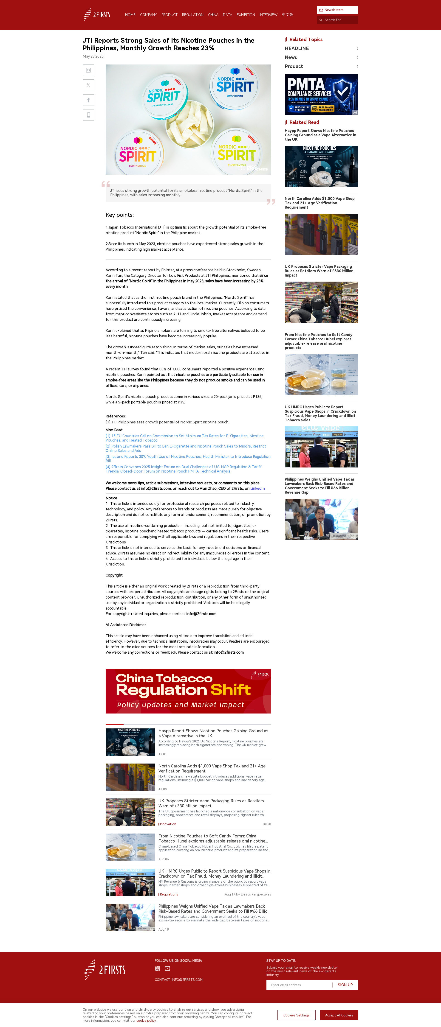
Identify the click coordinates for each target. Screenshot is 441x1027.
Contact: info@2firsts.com (179, 980)
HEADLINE (297, 48)
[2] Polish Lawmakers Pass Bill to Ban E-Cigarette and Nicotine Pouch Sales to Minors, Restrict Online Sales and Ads (186, 448)
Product (294, 66)
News (291, 57)
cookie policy (146, 1020)
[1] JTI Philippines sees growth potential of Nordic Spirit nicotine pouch (167, 422)
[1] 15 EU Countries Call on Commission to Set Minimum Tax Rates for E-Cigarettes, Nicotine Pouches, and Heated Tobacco (185, 438)
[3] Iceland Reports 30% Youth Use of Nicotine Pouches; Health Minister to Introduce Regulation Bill (188, 458)
